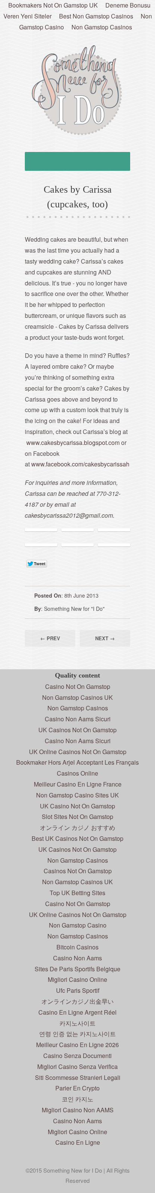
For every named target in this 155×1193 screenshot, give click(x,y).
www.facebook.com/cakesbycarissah (80, 464)
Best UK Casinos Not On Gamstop (77, 838)
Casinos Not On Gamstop (78, 870)
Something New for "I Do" (74, 608)
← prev (50, 638)
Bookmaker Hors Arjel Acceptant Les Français (77, 762)
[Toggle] (77, 161)
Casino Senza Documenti (77, 1055)
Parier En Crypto (77, 1088)
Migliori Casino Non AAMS (78, 1110)
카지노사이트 (77, 1023)
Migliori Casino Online (77, 979)
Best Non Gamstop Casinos (96, 16)
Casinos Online (77, 773)
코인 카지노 (77, 1099)
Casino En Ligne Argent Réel (77, 1012)
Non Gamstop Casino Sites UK (77, 795)
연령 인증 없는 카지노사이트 (77, 1033)
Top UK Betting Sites (77, 892)
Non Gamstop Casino (77, 925)
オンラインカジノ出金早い (77, 1001)
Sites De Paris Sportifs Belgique (77, 969)
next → (105, 638)
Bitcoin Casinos (77, 947)
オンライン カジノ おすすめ (77, 827)
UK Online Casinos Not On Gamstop (77, 751)
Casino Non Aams (77, 958)
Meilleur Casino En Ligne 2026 (77, 1044)
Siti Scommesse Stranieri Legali (77, 1077)
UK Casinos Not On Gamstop (77, 729)
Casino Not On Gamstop (77, 686)
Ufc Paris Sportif (77, 990)
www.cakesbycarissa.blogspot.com (73, 442)
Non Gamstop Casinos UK (77, 697)
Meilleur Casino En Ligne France (78, 784)
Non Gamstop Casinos (101, 27)
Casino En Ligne (77, 1142)
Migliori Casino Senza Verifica (77, 1066)
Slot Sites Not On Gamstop (77, 816)
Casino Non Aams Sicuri (78, 719)
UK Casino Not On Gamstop (77, 806)
